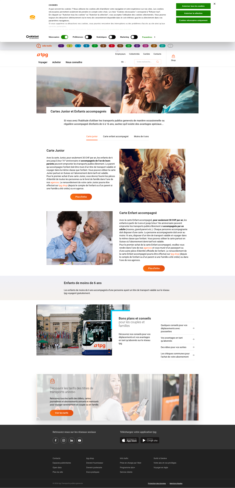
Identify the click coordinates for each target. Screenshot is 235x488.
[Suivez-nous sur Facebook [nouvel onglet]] (56, 440)
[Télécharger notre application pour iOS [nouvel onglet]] (129, 440)
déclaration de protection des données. (114, 29)
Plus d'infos (81, 197)
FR (123, 62)
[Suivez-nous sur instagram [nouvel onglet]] (64, 440)
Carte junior (92, 136)
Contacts (157, 54)
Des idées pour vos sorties (173, 347)
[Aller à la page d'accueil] (42, 55)
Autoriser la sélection (193, 13)
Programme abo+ (127, 467)
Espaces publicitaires (62, 463)
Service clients (126, 472)
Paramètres (147, 37)
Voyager (42, 62)
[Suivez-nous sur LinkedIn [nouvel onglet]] (72, 440)
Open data (57, 467)
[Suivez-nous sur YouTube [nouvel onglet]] (79, 440)
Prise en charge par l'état (130, 463)
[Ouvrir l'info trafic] (117, 51)
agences (55, 182)
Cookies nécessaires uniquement (193, 20)
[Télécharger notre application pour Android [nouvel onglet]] (150, 440)
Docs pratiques (92, 472)
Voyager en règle (161, 467)
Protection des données (157, 483)
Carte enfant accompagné (116, 136)
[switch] (88, 37)
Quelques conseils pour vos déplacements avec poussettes (174, 328)
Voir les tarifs (61, 413)
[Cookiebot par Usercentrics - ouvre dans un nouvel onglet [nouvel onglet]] (32, 37)
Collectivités (134, 54)
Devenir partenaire (94, 467)
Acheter (56, 62)
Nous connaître (74, 62)
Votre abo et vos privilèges (165, 463)
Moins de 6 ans (141, 136)
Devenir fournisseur (94, 463)
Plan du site (58, 472)
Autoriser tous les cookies (193, 6)
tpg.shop (63, 185)
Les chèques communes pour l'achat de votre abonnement (175, 355)
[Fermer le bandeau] (214, 4)
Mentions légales (176, 483)
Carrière (146, 54)
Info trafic (124, 458)
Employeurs (120, 54)
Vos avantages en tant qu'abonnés (172, 339)
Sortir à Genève (160, 458)
